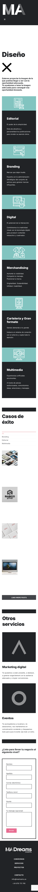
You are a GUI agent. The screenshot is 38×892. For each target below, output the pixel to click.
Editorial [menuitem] (5, 440)
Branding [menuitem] (5, 437)
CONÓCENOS (19, 859)
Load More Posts (19, 597)
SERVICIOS (19, 863)
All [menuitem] (3, 433)
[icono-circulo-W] (19, 692)
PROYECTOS (19, 867)
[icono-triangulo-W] (19, 641)
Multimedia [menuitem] (6, 443)
